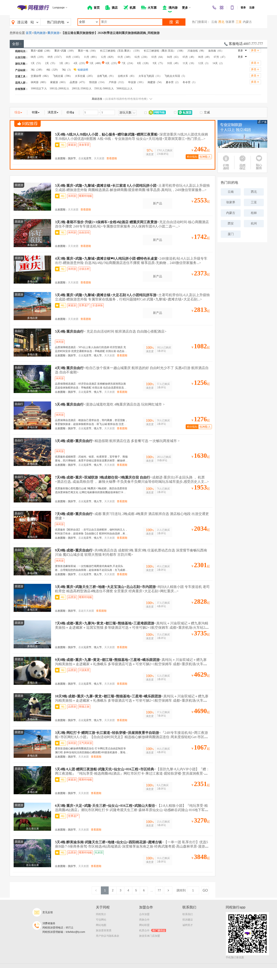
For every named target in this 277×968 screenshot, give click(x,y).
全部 (16, 44)
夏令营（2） (173, 82)
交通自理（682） (40, 75)
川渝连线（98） (196, 50)
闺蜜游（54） (155, 82)
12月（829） (108, 56)
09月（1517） (55, 56)
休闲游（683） (39, 82)
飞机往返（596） (62, 75)
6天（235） (112, 63)
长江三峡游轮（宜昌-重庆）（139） (120, 50)
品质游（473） (78, 82)
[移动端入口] (232, 7)
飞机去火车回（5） (175, 75)
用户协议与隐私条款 (107, 935)
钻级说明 (83, 69)
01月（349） (125, 56)
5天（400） (96, 63)
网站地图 (101, 925)
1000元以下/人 (39, 88)
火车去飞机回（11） (150, 75)
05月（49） (189, 56)
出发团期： (61, 158)
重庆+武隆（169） (64, 50)
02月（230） (142, 56)
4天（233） (80, 63)
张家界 (230, 22)
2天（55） (51, 63)
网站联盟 (144, 925)
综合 (17, 112)
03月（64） (157, 56)
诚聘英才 (187, 925)
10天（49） (173, 63)
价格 (69, 112)
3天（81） (65, 63)
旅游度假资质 (103, 930)
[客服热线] (214, 7)
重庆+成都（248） (41, 50)
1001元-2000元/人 (59, 88)
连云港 (22, 22)
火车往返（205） (84, 75)
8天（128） (143, 63)
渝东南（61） (216, 50)
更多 (240, 50)
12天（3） (204, 63)
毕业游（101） (136, 82)
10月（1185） (73, 56)
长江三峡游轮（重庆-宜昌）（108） (164, 50)
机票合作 (152, 930)
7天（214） (128, 63)
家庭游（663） (58, 82)
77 (159, 890)
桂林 (254, 213)
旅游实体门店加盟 (149, 935)
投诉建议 (187, 919)
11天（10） (189, 63)
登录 (243, 7)
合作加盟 (144, 914)
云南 (214, 22)
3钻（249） (37, 69)
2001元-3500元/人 (82, 88)
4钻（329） (52, 69)
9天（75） (158, 63)
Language (59, 7)
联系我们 (187, 914)
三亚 (239, 22)
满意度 (52, 112)
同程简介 (101, 914)
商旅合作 (144, 919)
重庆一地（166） (87, 50)
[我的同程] (221, 7)
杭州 (254, 223)
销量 (35, 112)
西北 (221, 22)
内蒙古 (247, 22)
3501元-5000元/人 (104, 88)
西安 (231, 223)
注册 (251, 7)
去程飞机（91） (106, 75)
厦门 (231, 234)
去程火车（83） (127, 75)
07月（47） (220, 56)
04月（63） (173, 56)
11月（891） (91, 56)
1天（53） (36, 63)
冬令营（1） (190, 82)
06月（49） (204, 56)
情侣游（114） (97, 82)
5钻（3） (67, 69)
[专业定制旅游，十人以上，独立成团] (242, 134)
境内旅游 (40, 33)
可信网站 (101, 919)
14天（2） (218, 63)
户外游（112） (117, 82)
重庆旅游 (53, 33)
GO (205, 890)
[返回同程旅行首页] (33, 7)
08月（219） (38, 56)
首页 (29, 33)
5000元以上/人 (124, 88)
